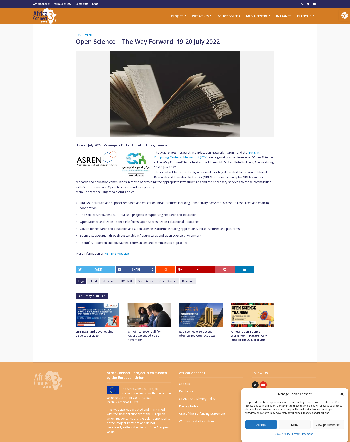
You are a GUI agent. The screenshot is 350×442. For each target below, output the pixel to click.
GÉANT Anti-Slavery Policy (197, 398)
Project (177, 16)
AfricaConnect (41, 4)
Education (108, 281)
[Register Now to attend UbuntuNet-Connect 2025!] (201, 315)
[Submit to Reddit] (165, 269)
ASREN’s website (117, 253)
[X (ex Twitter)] (255, 384)
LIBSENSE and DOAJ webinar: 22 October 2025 (96, 333)
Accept (261, 425)
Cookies (184, 384)
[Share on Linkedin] (245, 269)
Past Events (85, 35)
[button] (344, 15)
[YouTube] (263, 384)
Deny (294, 425)
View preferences (328, 425)
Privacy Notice (189, 406)
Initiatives (200, 16)
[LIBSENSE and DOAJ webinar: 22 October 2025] (97, 315)
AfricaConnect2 (62, 4)
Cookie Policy (282, 434)
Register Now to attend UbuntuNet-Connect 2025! (197, 333)
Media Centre (257, 16)
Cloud (93, 281)
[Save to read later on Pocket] (225, 269)
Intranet (283, 16)
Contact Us (82, 4)
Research (188, 281)
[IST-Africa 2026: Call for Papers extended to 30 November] (149, 315)
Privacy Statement (302, 434)
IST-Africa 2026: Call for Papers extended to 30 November (144, 335)
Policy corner (228, 16)
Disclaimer (186, 391)
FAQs (95, 4)
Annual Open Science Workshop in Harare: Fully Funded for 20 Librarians (249, 335)
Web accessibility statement (199, 421)
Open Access (146, 281)
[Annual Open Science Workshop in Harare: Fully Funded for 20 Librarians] (252, 315)
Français (304, 16)
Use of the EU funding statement (202, 413)
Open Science (168, 281)
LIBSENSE (126, 281)
